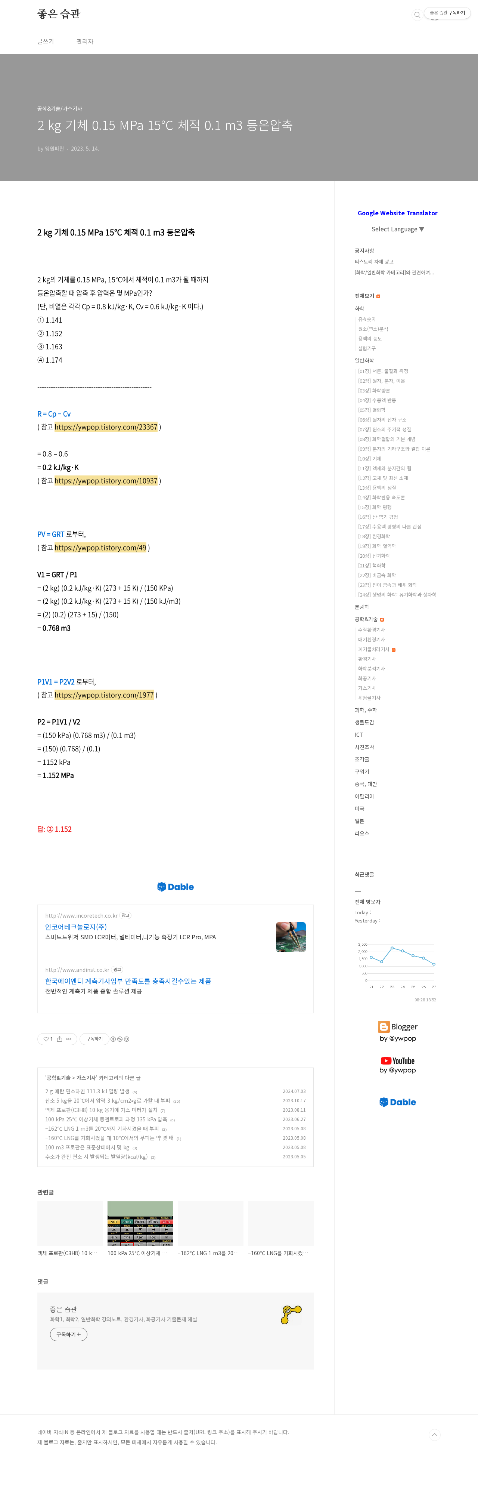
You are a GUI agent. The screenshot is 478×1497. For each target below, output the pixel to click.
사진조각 (364, 747)
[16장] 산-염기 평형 (378, 516)
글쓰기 (45, 41)
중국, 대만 (366, 784)
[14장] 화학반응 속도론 (381, 497)
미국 (359, 808)
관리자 (85, 41)
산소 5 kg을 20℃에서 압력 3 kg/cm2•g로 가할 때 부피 (107, 1100)
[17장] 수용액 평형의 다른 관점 (390, 526)
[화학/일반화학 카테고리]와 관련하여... (394, 272)
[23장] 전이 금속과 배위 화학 (387, 584)
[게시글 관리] (69, 1039)
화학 (359, 308)
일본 (359, 821)
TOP (435, 1435)
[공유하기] (59, 1039)
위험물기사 (369, 697)
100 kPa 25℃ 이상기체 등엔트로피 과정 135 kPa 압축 (106, 1119)
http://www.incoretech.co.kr (81, 915)
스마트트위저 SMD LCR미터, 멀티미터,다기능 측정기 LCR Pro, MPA (130, 936)
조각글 (362, 759)
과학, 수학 (366, 710)
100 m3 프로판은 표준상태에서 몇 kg (87, 1147)
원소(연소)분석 (373, 328)
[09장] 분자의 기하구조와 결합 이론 (394, 448)
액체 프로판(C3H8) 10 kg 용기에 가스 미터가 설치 (101, 1109)
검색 (417, 15)
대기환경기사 (371, 639)
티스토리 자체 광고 (374, 261)
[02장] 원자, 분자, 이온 (381, 380)
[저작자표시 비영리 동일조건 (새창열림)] (119, 1039)
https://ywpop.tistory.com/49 (100, 547)
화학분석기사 (371, 668)
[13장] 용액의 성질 (377, 487)
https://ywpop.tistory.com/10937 (106, 480)
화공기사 (367, 678)
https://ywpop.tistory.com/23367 (106, 427)
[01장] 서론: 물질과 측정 (383, 371)
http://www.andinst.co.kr (77, 970)
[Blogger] (398, 1020)
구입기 (362, 771)
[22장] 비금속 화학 (377, 575)
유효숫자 (367, 319)
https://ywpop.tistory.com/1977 (104, 695)
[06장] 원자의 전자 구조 (382, 419)
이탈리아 (364, 796)
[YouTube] (397, 1057)
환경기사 (367, 658)
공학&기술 (59, 1077)
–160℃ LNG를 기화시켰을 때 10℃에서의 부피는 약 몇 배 (109, 1138)
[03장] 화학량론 (374, 390)
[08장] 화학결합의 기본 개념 (387, 439)
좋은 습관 (58, 14)
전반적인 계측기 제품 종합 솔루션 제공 (93, 990)
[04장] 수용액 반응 (377, 400)
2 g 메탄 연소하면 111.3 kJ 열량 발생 (87, 1091)
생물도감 (364, 722)
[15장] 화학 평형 (375, 507)
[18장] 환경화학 (374, 536)
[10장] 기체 (369, 458)
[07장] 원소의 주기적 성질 (384, 429)
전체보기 (365, 295)
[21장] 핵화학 (372, 565)
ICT (359, 734)
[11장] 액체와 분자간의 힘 (384, 468)
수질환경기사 (371, 629)
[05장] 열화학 (372, 409)
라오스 (362, 833)
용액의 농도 (370, 338)
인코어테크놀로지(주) (76, 926)
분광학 (362, 606)
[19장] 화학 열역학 (377, 545)
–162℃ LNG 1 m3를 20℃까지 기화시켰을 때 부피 (102, 1128)
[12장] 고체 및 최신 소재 (383, 477)
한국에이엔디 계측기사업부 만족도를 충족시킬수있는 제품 (128, 980)
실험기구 (367, 348)
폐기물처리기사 (374, 649)
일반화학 (364, 360)
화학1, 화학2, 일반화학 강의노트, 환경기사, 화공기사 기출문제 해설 (123, 1319)
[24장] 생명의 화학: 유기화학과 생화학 (397, 594)
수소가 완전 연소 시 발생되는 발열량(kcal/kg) (96, 1156)
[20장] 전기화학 (374, 555)
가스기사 (86, 1077)
